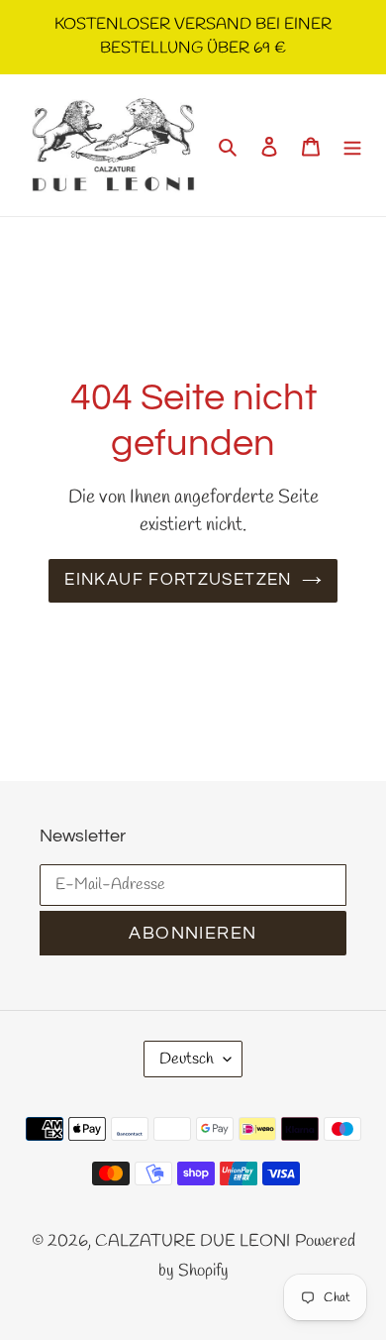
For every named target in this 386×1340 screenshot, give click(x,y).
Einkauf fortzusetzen (177, 580)
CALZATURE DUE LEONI (192, 1241)
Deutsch (186, 1059)
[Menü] (352, 145)
